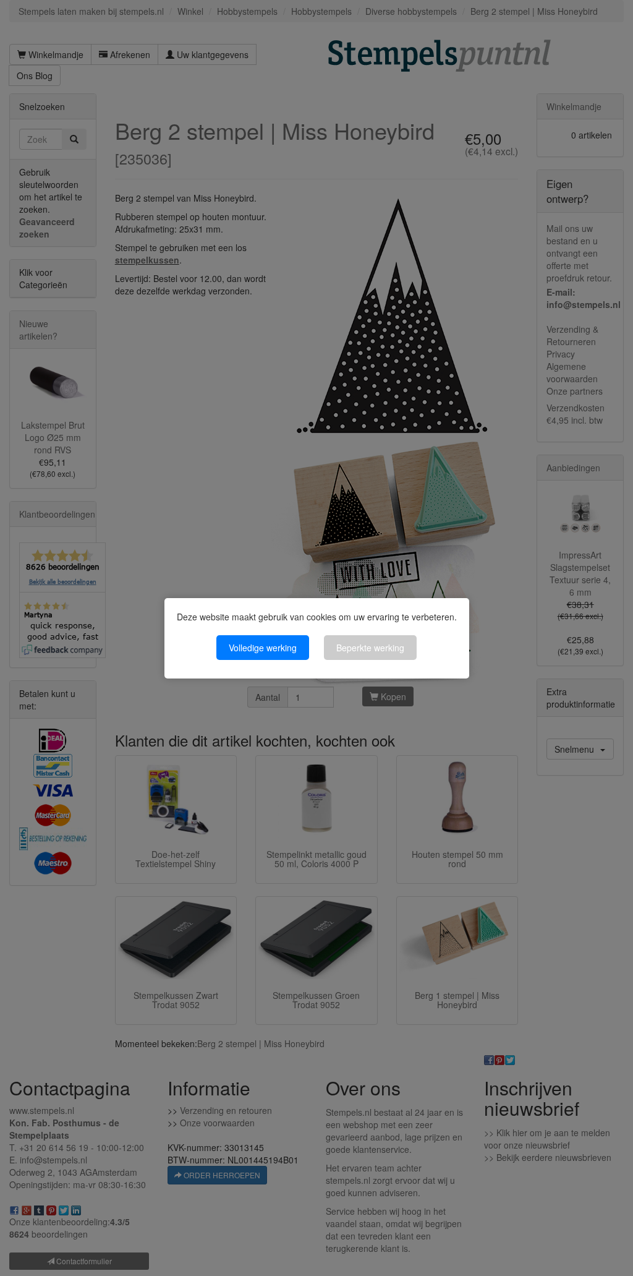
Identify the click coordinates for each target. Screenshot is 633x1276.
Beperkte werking (370, 647)
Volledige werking (263, 647)
